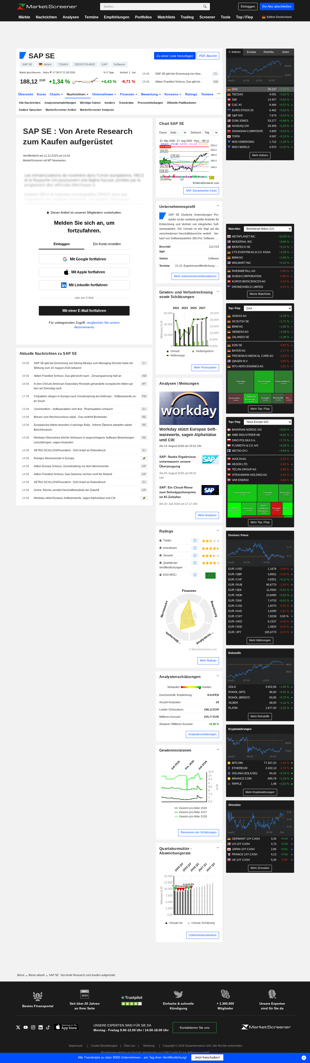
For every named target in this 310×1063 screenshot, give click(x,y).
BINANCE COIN (242, 778)
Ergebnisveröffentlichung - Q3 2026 (205, 265)
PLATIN (233, 708)
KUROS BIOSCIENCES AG (248, 281)
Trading (187, 17)
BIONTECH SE (241, 247)
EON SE (237, 345)
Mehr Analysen (207, 515)
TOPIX (236, 136)
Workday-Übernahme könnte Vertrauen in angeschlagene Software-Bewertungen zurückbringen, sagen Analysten (84, 440)
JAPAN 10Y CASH (243, 849)
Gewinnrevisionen (175, 750)
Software (213, 258)
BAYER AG (238, 350)
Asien (285, 52)
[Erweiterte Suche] (205, 6)
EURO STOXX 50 (242, 110)
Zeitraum (195, 132)
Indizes (236, 52)
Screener (207, 17)
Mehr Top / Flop (260, 408)
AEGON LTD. (240, 464)
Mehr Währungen (260, 640)
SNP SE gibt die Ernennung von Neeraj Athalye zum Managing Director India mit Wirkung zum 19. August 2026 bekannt (179, 73)
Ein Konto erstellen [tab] (107, 244)
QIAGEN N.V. (240, 361)
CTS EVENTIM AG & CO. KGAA (251, 252)
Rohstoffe (234, 653)
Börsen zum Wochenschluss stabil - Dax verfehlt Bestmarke (70, 417)
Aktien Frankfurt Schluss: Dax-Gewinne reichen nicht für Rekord (73, 474)
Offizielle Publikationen (181, 102)
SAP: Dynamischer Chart (201, 190)
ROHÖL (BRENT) (239, 697)
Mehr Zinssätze (260, 868)
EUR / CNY (235, 616)
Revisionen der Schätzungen (199, 832)
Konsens (172, 94)
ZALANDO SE (240, 337)
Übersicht (25, 94)
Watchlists (166, 17)
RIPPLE (237, 783)
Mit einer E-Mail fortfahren (84, 311)
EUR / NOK (235, 595)
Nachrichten (46, 17)
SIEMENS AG (240, 331)
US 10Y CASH (241, 844)
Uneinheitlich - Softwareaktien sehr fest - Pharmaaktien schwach (73, 409)
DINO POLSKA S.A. (244, 440)
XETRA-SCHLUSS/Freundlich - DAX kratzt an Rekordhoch (70, 450)
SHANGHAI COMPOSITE (247, 131)
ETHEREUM (239, 768)
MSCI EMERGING (243, 141)
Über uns (129, 1045)
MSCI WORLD (241, 147)
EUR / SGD (235, 626)
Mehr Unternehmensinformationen (195, 276)
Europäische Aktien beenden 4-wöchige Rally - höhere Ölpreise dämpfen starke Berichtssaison (83, 427)
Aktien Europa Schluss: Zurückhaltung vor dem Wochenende (71, 466)
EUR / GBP (235, 574)
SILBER (233, 702)
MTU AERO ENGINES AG (247, 366)
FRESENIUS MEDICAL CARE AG (252, 356)
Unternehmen (103, 94)
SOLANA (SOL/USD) (244, 773)
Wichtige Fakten (90, 102)
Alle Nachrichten (29, 102)
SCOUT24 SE (240, 321)
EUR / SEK (235, 590)
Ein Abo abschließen (277, 6)
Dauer (163, 132)
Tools (225, 17)
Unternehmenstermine (203, 935)
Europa (251, 52)
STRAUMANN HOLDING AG (249, 474)
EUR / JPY (234, 632)
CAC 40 (237, 104)
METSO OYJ (239, 450)
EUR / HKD (235, 621)
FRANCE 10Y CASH (244, 854)
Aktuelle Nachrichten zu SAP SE (48, 353)
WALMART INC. (242, 262)
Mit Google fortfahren (88, 259)
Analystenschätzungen (180, 677)
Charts (55, 94)
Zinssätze (234, 804)
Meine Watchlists (260, 294)
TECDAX (237, 94)
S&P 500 (237, 115)
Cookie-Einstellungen (104, 1045)
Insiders (110, 102)
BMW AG (237, 257)
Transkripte (126, 102)
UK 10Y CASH (241, 859)
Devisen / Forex (238, 535)
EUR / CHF (235, 579)
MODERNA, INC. (242, 241)
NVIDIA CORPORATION (246, 276)
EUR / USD (235, 568)
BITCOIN (237, 763)
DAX (235, 89)
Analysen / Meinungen (179, 383)
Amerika (268, 52)
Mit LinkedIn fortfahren (88, 285)
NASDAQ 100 (240, 126)
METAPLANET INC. (244, 236)
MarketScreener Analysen (97, 109)
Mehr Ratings (208, 660)
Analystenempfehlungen (60, 102)
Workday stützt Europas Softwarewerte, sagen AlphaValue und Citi (74, 498)
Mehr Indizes (260, 155)
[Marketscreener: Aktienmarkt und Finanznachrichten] (47, 6)
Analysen (71, 17)
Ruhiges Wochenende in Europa (54, 458)
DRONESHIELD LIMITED (247, 287)
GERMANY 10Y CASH (246, 838)
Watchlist (234, 228)
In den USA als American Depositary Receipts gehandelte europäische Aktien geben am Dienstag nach (84, 386)
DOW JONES (240, 120)
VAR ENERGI (240, 480)
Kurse (41, 94)
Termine (91, 17)
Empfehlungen (116, 17)
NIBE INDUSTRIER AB (246, 435)
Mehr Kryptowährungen (260, 792)
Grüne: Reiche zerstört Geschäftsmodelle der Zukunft (66, 490)
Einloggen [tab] (62, 244)
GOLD (232, 686)
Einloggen (248, 6)
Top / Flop (244, 17)
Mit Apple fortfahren (88, 272)
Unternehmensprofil (177, 207)
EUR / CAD (235, 605)
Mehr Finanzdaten (205, 367)
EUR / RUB (235, 584)
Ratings (191, 94)
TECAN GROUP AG (244, 469)
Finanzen (127, 94)
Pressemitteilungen (150, 102)
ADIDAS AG (239, 316)
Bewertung (150, 94)
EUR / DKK (235, 600)
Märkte (24, 17)
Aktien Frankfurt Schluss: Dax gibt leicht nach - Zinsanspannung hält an (179, 81)
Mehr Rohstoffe (260, 716)
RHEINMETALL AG (243, 271)
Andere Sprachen (30, 109)
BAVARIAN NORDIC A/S (247, 429)
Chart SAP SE (171, 124)
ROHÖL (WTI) (236, 692)
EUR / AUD (235, 611)
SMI (234, 99)
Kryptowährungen (239, 729)
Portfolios (143, 17)
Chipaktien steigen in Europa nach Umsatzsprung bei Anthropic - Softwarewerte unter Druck (85, 399)
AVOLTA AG (239, 459)
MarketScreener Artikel (61, 109)
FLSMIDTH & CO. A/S (245, 445)
